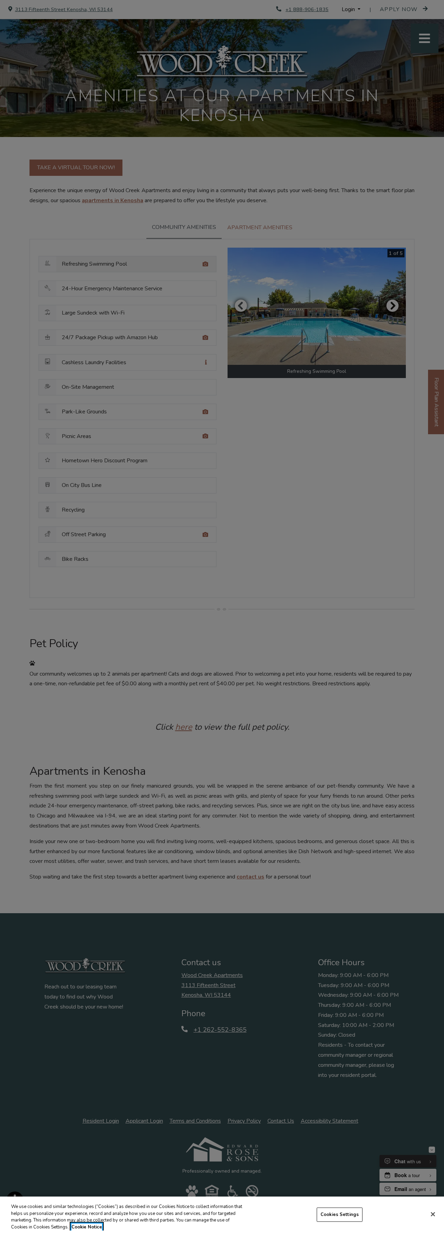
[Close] (433, 1214)
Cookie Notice (86, 1227)
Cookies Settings (340, 1214)
